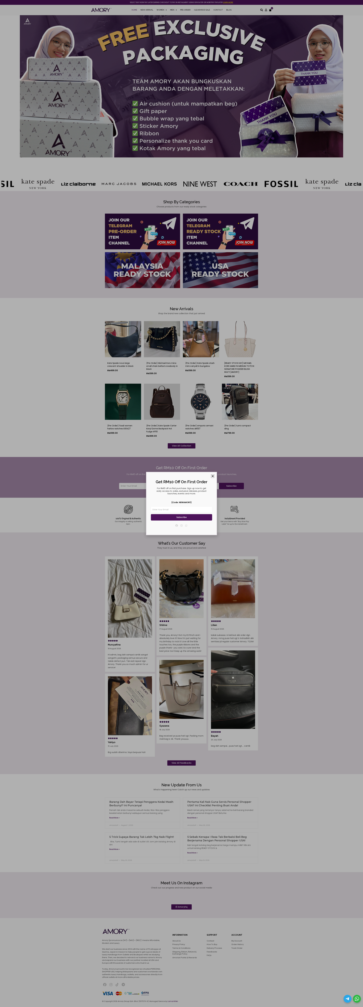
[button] (212, 476)
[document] (181, 503)
